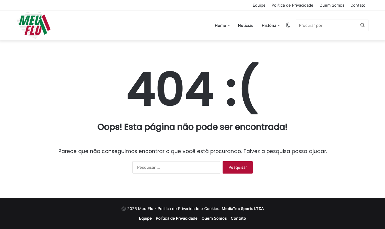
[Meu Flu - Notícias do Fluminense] (34, 25)
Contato (357, 5)
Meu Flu (145, 208)
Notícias (245, 25)
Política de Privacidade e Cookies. (211, 208)
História (269, 25)
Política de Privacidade (292, 5)
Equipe (259, 5)
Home (220, 25)
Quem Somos (331, 5)
